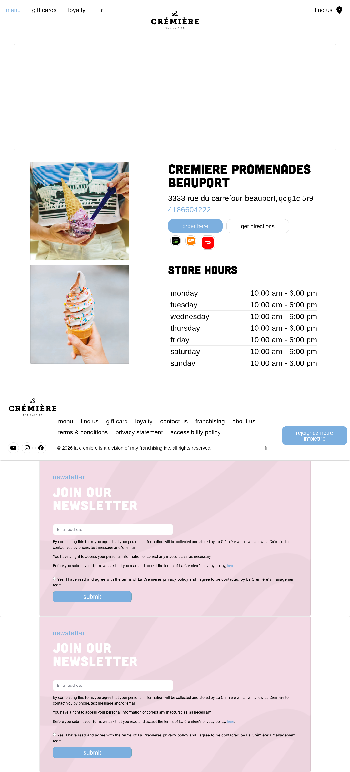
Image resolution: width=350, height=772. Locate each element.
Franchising (210, 421)
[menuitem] (101, 10)
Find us (90, 421)
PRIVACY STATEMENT (139, 432)
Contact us (174, 421)
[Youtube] (13, 447)
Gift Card (117, 421)
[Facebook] (40, 447)
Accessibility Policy (195, 432)
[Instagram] (27, 447)
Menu (13, 10)
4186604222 (189, 209)
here (230, 566)
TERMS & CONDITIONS (83, 432)
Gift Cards (44, 10)
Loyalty (76, 10)
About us (243, 421)
